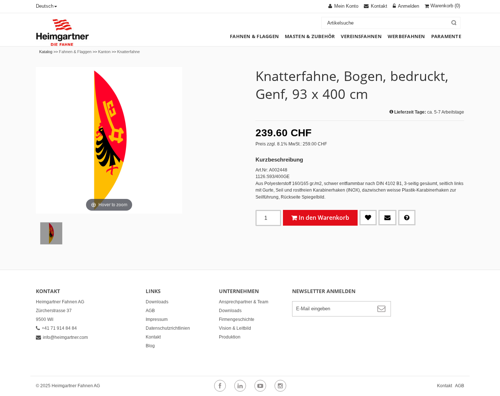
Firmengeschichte (236, 319)
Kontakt (153, 337)
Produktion (229, 337)
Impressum (157, 319)
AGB (150, 310)
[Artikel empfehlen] (387, 217)
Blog (150, 345)
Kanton (104, 51)
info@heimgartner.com (65, 337)
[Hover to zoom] (109, 140)
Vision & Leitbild (235, 328)
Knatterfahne (128, 51)
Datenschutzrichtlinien (168, 328)
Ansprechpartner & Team (243, 301)
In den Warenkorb (324, 218)
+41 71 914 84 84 (59, 328)
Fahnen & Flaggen (75, 51)
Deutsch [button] (44, 6)
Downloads (157, 301)
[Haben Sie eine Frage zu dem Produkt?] (406, 217)
